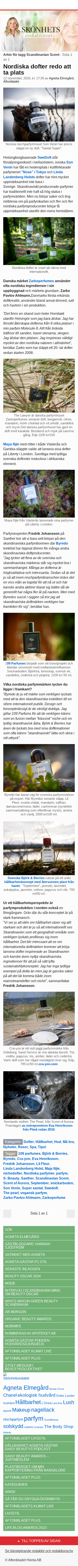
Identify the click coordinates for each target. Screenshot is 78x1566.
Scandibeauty (51, 1419)
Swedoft (51, 1188)
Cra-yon (23, 1159)
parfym (62, 1173)
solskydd (13, 1426)
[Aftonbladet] (19, 5)
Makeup (21, 1410)
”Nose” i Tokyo (33, 172)
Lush (68, 1402)
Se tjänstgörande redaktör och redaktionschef (40, 1551)
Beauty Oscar (56, 1389)
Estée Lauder (65, 1395)
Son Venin (11, 1188)
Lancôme (57, 1403)
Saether (27, 1178)
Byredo (9, 1159)
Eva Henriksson (45, 1159)
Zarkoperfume (53, 1197)
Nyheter (9, 1147)
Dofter (29, 1142)
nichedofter (12, 1173)
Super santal (32, 1188)
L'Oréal (47, 1403)
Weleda (7, 1432)
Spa (33, 1147)
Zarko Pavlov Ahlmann (22, 1197)
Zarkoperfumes (41, 281)
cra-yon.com (48, 1064)
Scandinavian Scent (52, 1178)
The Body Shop (58, 1426)
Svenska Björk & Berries (26, 878)
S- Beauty (11, 1178)
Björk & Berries (54, 1153)
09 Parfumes (16, 663)
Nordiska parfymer (39, 1173)
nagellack (43, 1410)
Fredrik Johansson (18, 1164)
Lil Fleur (42, 1164)
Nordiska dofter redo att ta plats (37, 69)
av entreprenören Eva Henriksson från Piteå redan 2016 (47, 1127)
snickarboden (61, 1183)
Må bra (68, 1142)
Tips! (42, 1147)
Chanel (10, 1395)
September (40, 1183)
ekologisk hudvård (36, 1395)
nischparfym (13, 1419)
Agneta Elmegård (26, 1387)
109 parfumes (29, 1153)
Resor (23, 1147)
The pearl (11, 1193)
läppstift (7, 1410)
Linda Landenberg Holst (23, 1168)
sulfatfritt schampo (33, 1427)
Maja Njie (52, 1168)
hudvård (9, 1403)
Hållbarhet (44, 1142)
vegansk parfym (33, 1193)
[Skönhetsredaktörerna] (16, 1378)
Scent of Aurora (16, 1183)
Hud (57, 1142)
